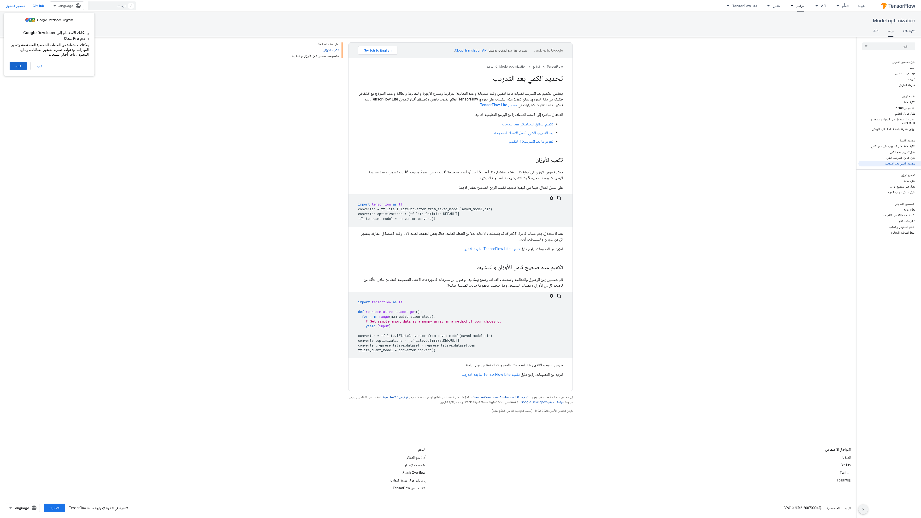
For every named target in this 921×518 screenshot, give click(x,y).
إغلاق (39, 66)
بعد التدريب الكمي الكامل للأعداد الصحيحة (523, 132)
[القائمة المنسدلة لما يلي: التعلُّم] (836, 6)
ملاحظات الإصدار (415, 465)
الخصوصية (833, 508)
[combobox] (112, 5)
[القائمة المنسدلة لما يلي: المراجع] (790, 6)
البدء (18, 66)
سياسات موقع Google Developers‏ (542, 402)
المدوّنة (846, 457)
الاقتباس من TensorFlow (409, 488)
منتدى (776, 6)
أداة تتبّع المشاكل (415, 457)
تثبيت (861, 6)
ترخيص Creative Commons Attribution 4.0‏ (500, 397)
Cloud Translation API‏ (471, 50)
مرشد (890, 31)
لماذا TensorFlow (744, 6)
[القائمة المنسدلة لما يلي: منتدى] (767, 6)
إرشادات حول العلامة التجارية (407, 480)
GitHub (38, 6)
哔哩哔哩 (844, 480)
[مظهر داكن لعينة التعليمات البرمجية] (551, 198)
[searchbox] (888, 46)
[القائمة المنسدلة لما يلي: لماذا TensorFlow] (726, 6)
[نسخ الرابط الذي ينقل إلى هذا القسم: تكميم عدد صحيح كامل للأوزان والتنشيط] (472, 268)
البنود (847, 508)
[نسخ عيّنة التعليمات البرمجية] (559, 198)
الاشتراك (54, 508)
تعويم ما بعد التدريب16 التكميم (531, 141)
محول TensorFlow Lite (498, 105)
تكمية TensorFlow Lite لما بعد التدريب (490, 249)
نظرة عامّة (909, 31)
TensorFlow (555, 66)
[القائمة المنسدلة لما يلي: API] (815, 6)
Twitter (845, 473)
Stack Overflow (413, 473)
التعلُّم (845, 6)
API (823, 6)
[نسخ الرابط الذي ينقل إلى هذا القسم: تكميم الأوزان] (531, 160)
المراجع (800, 6)
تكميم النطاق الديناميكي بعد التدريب (527, 124)
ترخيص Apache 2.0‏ (395, 397)
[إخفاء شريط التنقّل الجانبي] (863, 509)
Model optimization (894, 21)
